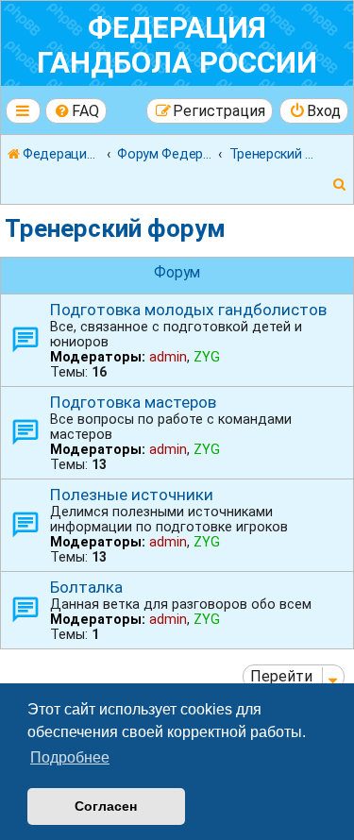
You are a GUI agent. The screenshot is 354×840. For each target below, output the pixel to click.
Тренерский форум (115, 228)
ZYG (207, 356)
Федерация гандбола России (177, 45)
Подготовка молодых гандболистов (188, 309)
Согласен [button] (106, 806)
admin (168, 356)
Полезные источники (131, 494)
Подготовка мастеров (133, 402)
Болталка (86, 587)
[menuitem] (76, 111)
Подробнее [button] (70, 757)
